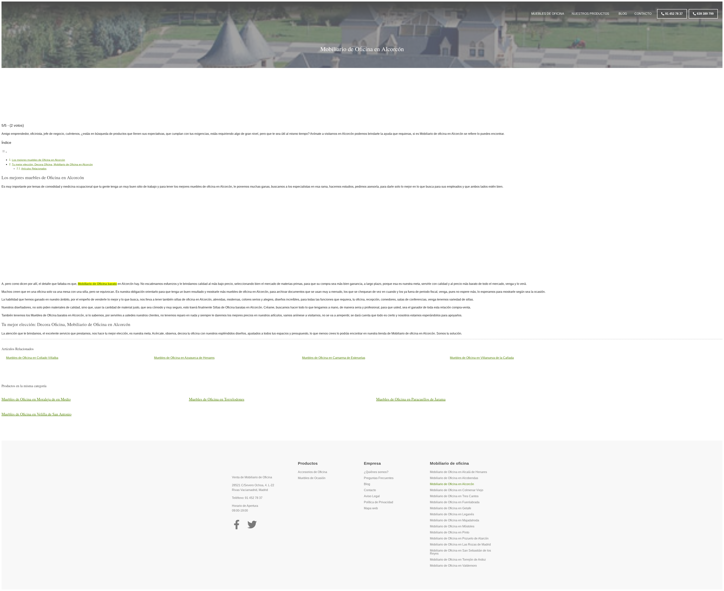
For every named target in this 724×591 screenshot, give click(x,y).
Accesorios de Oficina (312, 472)
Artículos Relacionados (34, 168)
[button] (591, 13)
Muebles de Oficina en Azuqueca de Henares (184, 357)
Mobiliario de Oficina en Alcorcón (452, 484)
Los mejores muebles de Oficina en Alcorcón (38, 159)
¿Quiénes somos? (376, 472)
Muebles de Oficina (547, 13)
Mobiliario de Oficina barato (97, 283)
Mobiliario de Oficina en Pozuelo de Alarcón (459, 538)
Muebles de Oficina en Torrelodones (216, 399)
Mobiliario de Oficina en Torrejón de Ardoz (458, 559)
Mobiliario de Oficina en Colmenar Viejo (456, 490)
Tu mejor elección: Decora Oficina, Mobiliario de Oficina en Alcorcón (52, 164)
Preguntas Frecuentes (378, 478)
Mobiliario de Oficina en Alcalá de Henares (458, 472)
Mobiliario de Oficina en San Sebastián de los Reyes (460, 552)
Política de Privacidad (378, 502)
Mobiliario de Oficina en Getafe (450, 508)
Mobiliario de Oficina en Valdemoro (453, 565)
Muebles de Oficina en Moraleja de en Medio (36, 399)
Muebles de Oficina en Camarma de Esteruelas (333, 357)
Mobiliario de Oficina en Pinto (449, 532)
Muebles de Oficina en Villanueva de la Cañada (482, 357)
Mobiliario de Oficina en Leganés (452, 514)
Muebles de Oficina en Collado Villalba (32, 357)
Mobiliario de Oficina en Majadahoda (454, 520)
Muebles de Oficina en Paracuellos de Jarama (411, 399)
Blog (623, 13)
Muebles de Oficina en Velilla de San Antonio (36, 414)
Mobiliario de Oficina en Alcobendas (454, 478)
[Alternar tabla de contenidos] (4, 152)
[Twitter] (252, 524)
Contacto (642, 13)
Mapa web (371, 508)
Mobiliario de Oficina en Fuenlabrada (454, 502)
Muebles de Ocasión (311, 478)
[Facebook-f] (236, 524)
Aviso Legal (372, 496)
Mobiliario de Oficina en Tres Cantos (454, 496)
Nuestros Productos (590, 13)
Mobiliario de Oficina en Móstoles (452, 526)
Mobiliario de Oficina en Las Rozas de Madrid (460, 544)
